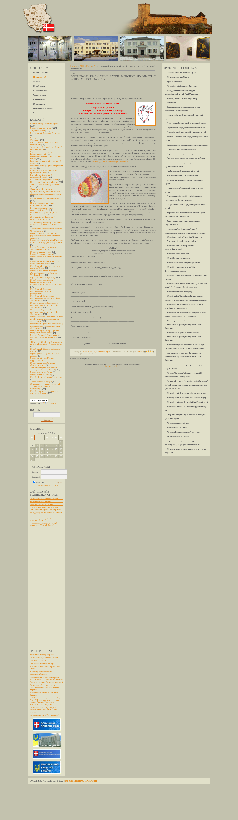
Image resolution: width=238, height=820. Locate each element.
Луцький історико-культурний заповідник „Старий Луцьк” (43, 368)
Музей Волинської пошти (41, 254)
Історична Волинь (38, 660)
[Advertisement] (45, 589)
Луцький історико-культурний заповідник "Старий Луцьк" (43, 524)
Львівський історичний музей (43, 663)
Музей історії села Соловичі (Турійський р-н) (42, 364)
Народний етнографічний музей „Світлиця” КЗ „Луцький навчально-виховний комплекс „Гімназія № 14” (46, 342)
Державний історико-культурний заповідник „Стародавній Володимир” (45, 386)
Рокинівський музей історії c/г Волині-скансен (43, 213)
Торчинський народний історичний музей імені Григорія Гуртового (46, 223)
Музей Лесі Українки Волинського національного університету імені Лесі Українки (45, 312)
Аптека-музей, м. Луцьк (41, 382)
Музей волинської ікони (40, 128)
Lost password (44, 485)
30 (61, 456)
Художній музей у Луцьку (41, 504)
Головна (73, 66)
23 (61, 453)
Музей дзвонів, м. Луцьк (41, 372)
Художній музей (37, 131)
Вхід (118, 366)
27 (47, 456)
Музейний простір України (42, 654)
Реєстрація (110, 366)
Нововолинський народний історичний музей (42, 204)
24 (32, 456)
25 (37, 456)
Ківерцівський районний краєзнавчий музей (41, 176)
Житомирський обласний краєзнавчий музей (41, 673)
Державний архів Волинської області (46, 682)
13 (47, 449)
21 (51, 453)
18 (37, 453)
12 (42, 449)
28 (51, 456)
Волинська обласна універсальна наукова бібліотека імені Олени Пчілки (44, 709)
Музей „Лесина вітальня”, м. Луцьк (46, 377)
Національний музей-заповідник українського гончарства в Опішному (46, 678)
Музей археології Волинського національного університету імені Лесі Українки (45, 305)
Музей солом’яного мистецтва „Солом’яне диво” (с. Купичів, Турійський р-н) (44, 272)
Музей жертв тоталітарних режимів (46, 257)
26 (42, 456)
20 (47, 453)
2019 (82, 66)
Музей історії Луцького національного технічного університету (42, 291)
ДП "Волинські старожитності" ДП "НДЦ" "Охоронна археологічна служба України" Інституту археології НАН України (45, 701)
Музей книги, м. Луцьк (40, 374)
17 (32, 453)
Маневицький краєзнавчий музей (45, 198)
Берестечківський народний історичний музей (42, 153)
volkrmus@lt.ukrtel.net (118, 161)
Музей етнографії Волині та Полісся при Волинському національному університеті (46, 319)
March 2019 (47, 433)
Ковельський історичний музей (44, 180)
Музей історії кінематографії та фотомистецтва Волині (44, 262)
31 (32, 460)
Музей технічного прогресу (43, 277)
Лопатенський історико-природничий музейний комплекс (45, 190)
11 (37, 449)
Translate (52, 404)
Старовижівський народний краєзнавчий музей (42, 218)
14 (51, 449)
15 (56, 449)
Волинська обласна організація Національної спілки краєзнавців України (44, 687)
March (89, 66)
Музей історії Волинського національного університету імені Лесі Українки (45, 298)
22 (56, 453)
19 (42, 453)
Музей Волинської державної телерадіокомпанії (43, 248)
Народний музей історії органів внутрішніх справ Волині (44, 331)
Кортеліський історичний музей (44, 182)
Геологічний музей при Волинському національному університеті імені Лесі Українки (46, 325)
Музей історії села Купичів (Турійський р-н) (42, 359)
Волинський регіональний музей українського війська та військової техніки (45, 235)
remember (40, 482)
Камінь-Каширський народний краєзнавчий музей (43, 171)
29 (56, 456)
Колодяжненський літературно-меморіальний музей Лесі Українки (45, 508)
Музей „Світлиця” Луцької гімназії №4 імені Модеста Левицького (45, 336)
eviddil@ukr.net (100, 161)
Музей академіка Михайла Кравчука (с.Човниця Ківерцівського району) (46, 241)
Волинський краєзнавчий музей (44, 123)
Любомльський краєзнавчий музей (45, 194)
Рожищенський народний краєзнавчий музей (41, 209)
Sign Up (55, 485)
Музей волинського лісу (41, 252)
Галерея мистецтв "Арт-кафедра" (44, 715)
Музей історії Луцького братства (45, 133)
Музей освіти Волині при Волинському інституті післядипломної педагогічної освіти (46, 282)
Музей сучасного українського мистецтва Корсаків (44, 392)
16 (61, 449)
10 (32, 449)
